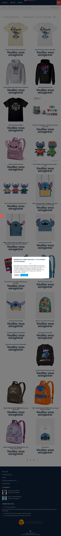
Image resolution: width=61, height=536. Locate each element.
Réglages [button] (17, 275)
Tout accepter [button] (24, 275)
